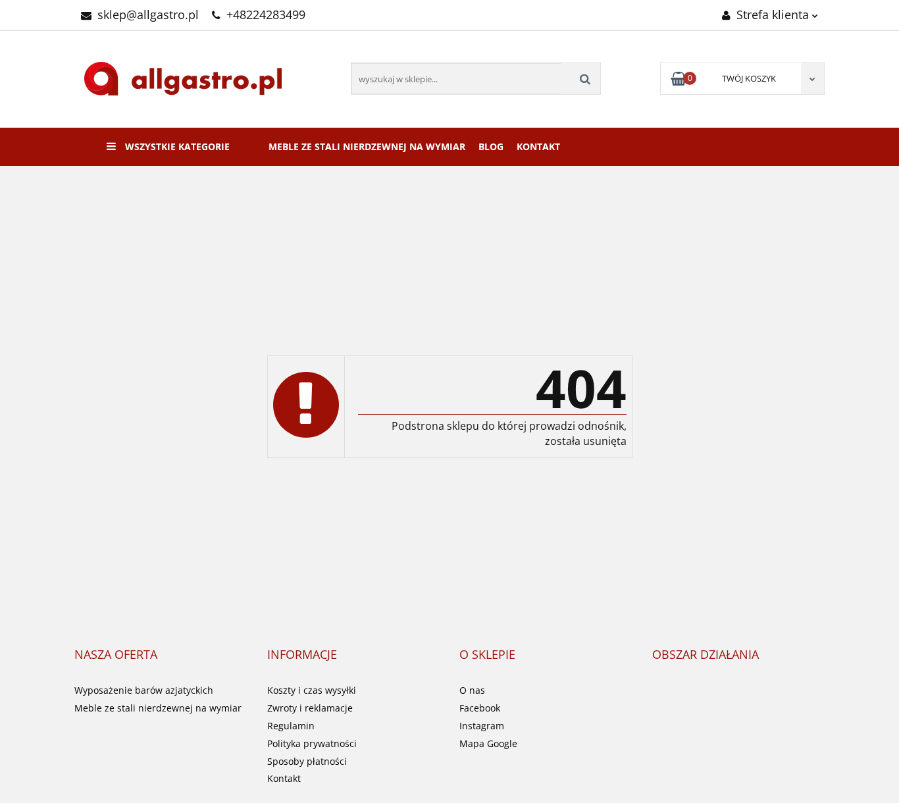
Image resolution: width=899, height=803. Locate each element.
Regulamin (291, 725)
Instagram (481, 725)
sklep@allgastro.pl (148, 14)
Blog (490, 146)
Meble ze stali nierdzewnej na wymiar (367, 146)
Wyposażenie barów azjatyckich (143, 690)
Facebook (479, 708)
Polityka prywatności (312, 743)
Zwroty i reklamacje (310, 708)
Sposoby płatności (307, 761)
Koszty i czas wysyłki (311, 690)
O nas (472, 690)
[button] (115, 655)
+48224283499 (265, 14)
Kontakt (538, 146)
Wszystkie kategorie (176, 146)
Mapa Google (488, 743)
